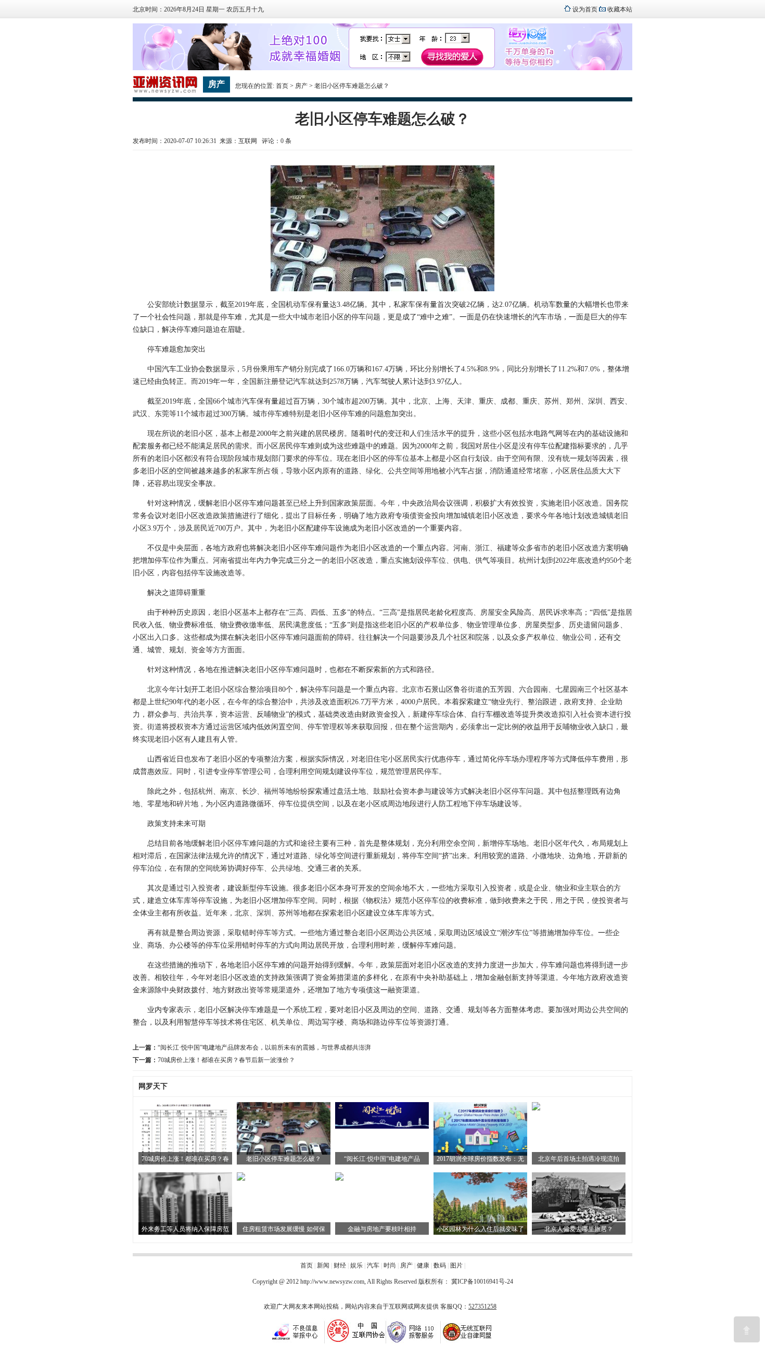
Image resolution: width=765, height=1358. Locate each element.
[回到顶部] (747, 1329)
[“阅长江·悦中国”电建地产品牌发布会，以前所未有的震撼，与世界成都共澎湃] (382, 1126)
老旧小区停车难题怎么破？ (283, 1158)
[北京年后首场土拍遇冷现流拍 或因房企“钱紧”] (536, 1108)
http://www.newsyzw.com (332, 1281)
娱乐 (356, 1265)
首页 (282, 85)
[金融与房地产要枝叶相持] (339, 1178)
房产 (301, 85)
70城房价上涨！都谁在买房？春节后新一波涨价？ (226, 1060)
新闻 (323, 1265)
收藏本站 (619, 9)
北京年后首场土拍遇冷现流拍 (578, 1158)
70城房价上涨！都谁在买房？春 (185, 1158)
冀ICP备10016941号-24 (482, 1281)
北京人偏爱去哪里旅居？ (578, 1229)
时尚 (390, 1265)
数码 (440, 1265)
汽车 (373, 1265)
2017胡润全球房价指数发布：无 (480, 1158)
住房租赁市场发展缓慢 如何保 (284, 1229)
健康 (423, 1265)
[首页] (165, 91)
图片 (456, 1265)
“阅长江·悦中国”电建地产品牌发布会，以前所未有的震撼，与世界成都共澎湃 (264, 1047)
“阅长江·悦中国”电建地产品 (382, 1158)
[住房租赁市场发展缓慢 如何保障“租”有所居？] (241, 1178)
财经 (340, 1265)
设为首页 (584, 9)
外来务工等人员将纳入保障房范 (185, 1229)
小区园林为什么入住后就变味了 (480, 1229)
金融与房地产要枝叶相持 (382, 1229)
